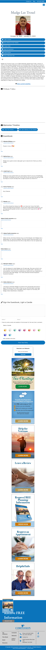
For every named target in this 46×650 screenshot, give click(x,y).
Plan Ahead (5, 637)
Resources (4, 642)
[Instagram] (38, 636)
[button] (44, 5)
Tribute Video (7, 46)
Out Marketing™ (21, 648)
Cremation (14, 632)
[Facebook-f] (38, 633)
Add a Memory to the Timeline (11, 42)
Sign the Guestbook (8, 49)
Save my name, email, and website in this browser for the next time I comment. (22, 322)
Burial (3, 640)
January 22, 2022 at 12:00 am (8, 142)
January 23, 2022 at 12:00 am (8, 202)
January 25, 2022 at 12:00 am (6, 219)
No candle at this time (9, 338)
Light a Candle (7, 39)
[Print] (2, 59)
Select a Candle (7, 325)
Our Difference (4, 633)
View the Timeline (9, 129)
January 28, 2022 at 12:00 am (8, 283)
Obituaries (14, 635)
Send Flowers (7, 52)
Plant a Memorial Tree (9, 55)
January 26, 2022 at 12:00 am (6, 250)
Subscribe (23, 354)
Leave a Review (13, 639)
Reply (2, 151)
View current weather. (24, 84)
